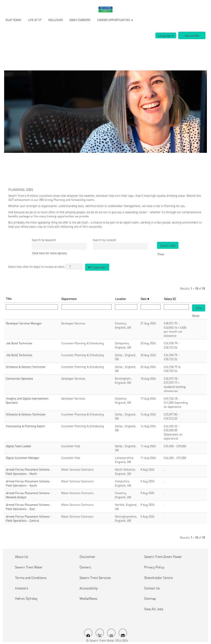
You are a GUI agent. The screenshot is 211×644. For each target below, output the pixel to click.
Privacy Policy (154, 567)
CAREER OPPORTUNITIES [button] (114, 20)
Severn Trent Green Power (163, 557)
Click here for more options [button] (49, 253)
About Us (21, 557)
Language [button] (164, 35)
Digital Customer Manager (22, 457)
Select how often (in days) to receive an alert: (36, 266)
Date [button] (144, 298)
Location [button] (120, 298)
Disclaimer (87, 557)
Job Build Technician (19, 343)
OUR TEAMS (13, 20)
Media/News (88, 598)
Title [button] (9, 298)
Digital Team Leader (18, 446)
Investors (21, 588)
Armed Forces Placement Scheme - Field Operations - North (28, 471)
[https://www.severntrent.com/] (105, 9)
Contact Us (152, 588)
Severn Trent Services (95, 578)
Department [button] (69, 298)
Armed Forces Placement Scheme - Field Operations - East (28, 507)
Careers (85, 567)
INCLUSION (55, 20)
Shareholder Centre (158, 578)
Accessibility (89, 588)
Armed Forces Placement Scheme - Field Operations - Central (28, 518)
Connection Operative (19, 378)
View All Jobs (153, 609)
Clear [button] (161, 254)
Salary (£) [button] (170, 298)
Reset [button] (195, 315)
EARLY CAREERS (79, 20)
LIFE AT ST (35, 20)
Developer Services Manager (24, 323)
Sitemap (150, 598)
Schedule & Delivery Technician (26, 366)
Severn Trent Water (29, 567)
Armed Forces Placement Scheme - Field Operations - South (28, 483)
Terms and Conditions (31, 578)
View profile (192, 35)
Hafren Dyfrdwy (26, 598)
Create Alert (98, 267)
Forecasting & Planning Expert (25, 426)
